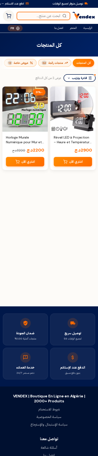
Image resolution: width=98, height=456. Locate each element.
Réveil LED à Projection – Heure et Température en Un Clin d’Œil (72, 142)
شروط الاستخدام (49, 409)
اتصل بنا (58, 28)
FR (12, 28)
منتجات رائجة (53, 63)
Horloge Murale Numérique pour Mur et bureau (24, 142)
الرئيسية (87, 28)
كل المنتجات (83, 63)
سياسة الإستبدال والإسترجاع (49, 424)
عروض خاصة (18, 63)
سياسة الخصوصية (49, 417)
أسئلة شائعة (49, 447)
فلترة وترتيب (79, 78)
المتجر (73, 28)
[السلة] (8, 16)
